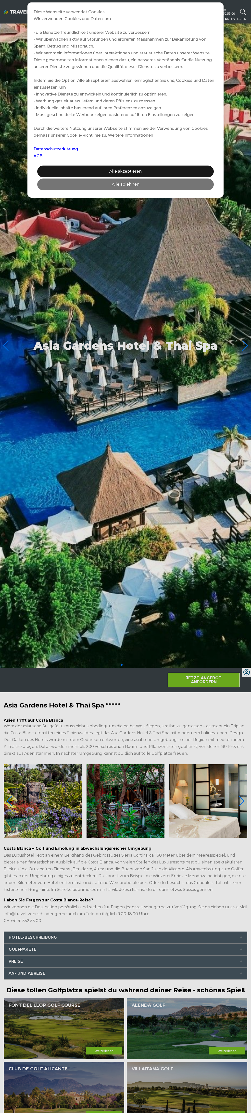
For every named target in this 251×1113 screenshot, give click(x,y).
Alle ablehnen (125, 184)
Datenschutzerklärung (56, 149)
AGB (38, 156)
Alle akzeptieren (125, 171)
